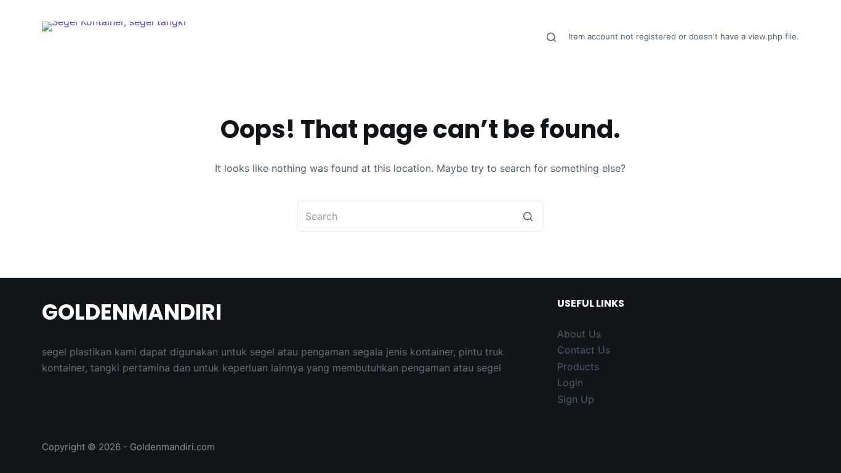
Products (578, 366)
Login (570, 382)
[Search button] (528, 216)
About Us (579, 334)
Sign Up (575, 399)
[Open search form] (551, 37)
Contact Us (583, 350)
